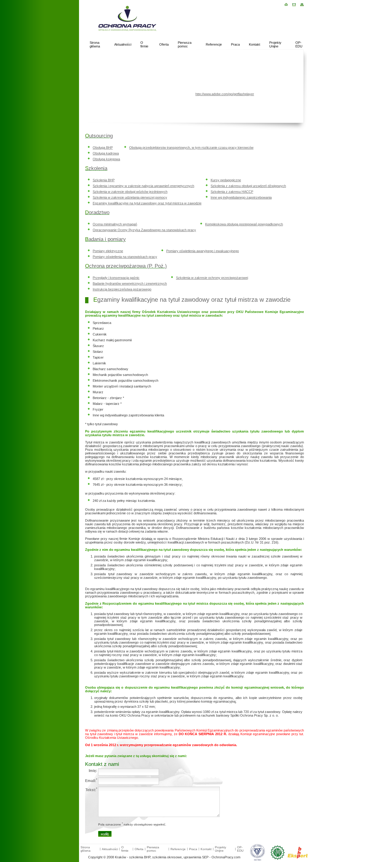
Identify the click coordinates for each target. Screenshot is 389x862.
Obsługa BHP (103, 147)
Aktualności (122, 44)
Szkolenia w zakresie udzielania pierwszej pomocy (130, 197)
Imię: (93, 771)
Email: (91, 780)
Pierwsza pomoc (184, 44)
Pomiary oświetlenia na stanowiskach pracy (125, 257)
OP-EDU (298, 44)
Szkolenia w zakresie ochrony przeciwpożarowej (212, 278)
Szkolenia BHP (104, 180)
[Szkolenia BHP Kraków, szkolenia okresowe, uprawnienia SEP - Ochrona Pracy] (118, 38)
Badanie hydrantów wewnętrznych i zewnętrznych (130, 283)
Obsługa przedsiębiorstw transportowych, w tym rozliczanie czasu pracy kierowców (191, 147)
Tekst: (91, 789)
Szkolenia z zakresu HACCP (232, 191)
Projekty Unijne (275, 44)
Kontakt (254, 44)
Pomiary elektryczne (108, 251)
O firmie (144, 44)
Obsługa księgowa (106, 159)
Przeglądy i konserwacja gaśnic (116, 278)
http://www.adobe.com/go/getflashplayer (224, 94)
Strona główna (95, 44)
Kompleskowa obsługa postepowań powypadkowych (244, 224)
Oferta (164, 44)
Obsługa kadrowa (106, 153)
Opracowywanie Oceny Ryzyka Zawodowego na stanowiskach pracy (144, 230)
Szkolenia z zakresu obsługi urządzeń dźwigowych (248, 186)
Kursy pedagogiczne (226, 180)
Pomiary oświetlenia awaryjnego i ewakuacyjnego (202, 251)
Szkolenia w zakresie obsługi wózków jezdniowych (130, 191)
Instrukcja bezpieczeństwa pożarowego (122, 289)
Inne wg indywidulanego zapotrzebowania (241, 197)
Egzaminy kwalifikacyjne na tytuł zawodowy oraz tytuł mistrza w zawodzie (147, 203)
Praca (235, 44)
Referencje (214, 44)
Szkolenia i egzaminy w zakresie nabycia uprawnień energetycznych (143, 186)
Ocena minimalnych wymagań (115, 224)
